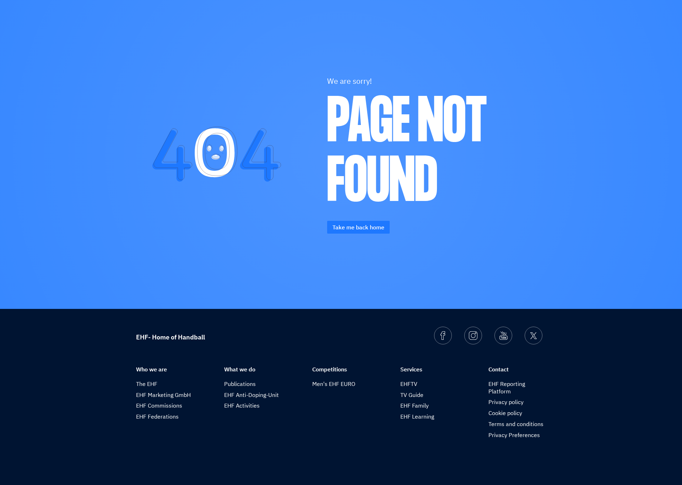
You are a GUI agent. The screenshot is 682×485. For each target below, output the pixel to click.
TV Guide (411, 394)
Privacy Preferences (514, 434)
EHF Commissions (159, 405)
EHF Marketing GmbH (163, 394)
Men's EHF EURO (333, 383)
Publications (240, 383)
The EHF (146, 383)
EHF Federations (157, 416)
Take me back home (358, 227)
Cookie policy (505, 412)
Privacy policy (506, 401)
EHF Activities (242, 405)
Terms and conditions (515, 423)
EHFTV (408, 383)
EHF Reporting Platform (506, 387)
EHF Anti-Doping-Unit (251, 394)
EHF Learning (417, 416)
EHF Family (414, 405)
